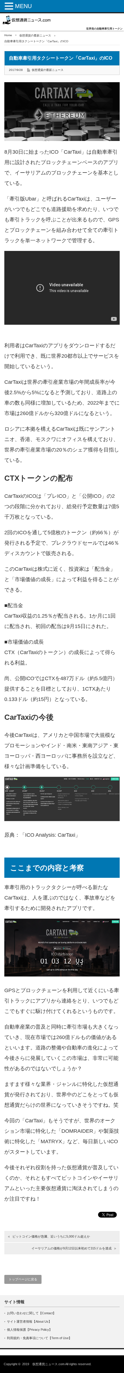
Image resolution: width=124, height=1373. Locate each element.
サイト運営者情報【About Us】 (29, 1321)
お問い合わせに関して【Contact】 (31, 1313)
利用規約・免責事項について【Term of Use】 (39, 1338)
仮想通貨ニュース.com (48, 1364)
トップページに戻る (23, 1279)
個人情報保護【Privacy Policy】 (29, 1329)
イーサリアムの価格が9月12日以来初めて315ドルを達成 (71, 1248)
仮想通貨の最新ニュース (35, 35)
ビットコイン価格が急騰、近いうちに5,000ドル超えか (51, 1236)
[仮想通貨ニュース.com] (27, 20)
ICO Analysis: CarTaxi (50, 835)
